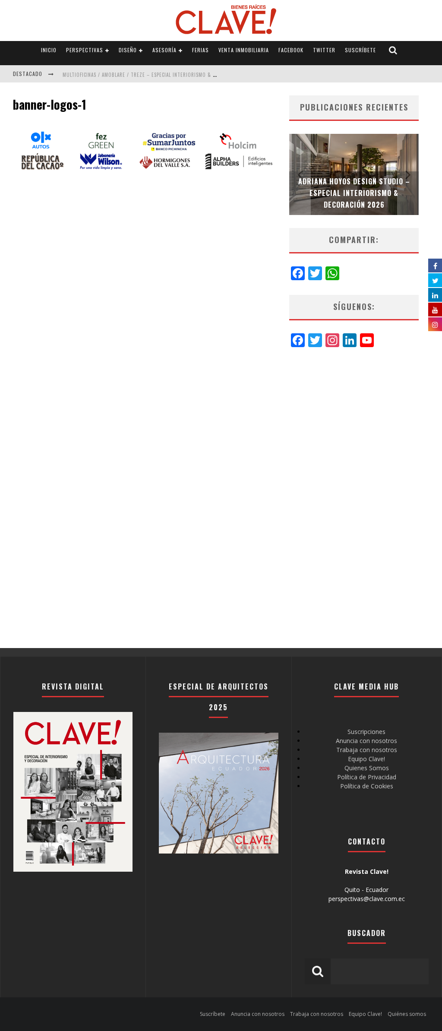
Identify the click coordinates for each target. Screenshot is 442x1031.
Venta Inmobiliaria (243, 50)
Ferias (200, 50)
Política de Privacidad (366, 777)
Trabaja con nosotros (366, 750)
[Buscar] (393, 50)
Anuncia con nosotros (366, 741)
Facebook (290, 50)
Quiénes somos (407, 1014)
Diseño (128, 50)
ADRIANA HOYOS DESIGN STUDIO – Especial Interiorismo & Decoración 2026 (354, 193)
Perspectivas (84, 50)
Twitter (324, 50)
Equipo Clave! (366, 759)
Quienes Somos (366, 768)
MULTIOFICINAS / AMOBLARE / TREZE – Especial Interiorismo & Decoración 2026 (158, 74)
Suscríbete (360, 50)
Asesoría (164, 50)
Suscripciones (366, 731)
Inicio (49, 50)
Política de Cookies (366, 786)
